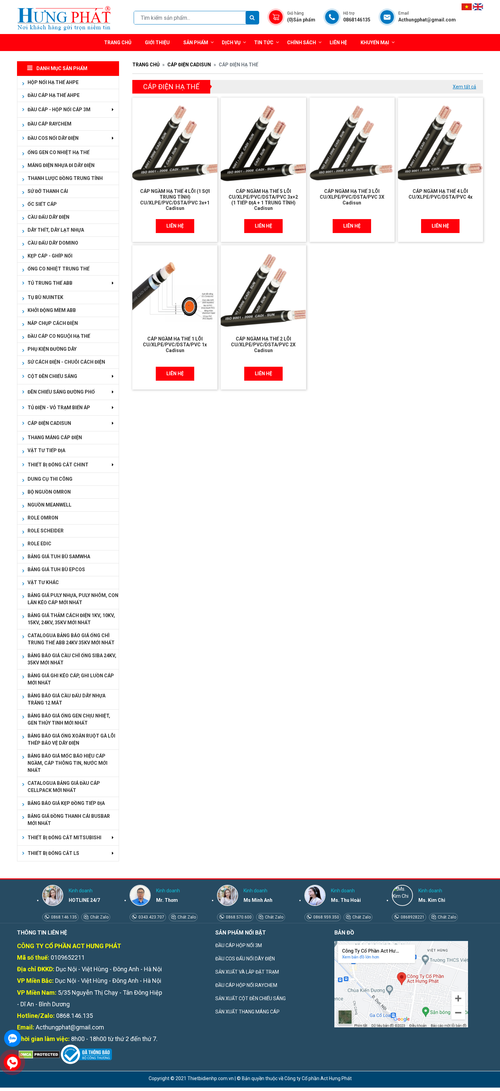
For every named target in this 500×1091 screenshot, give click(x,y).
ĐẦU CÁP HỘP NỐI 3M (238, 945)
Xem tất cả (464, 86)
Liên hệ (338, 42)
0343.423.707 (150, 917)
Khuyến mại (375, 42)
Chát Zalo (99, 917)
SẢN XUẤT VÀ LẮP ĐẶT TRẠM (247, 972)
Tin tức (263, 42)
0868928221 (412, 917)
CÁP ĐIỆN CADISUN (189, 64)
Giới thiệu (157, 42)
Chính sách (301, 42)
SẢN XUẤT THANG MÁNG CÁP (247, 1011)
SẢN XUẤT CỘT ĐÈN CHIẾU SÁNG (250, 998)
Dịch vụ (231, 42)
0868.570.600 (238, 917)
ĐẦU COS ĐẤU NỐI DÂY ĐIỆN (245, 958)
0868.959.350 (325, 917)
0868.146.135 (63, 917)
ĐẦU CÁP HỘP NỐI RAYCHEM (246, 985)
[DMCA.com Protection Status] (38, 1054)
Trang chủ (117, 42)
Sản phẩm (195, 42)
